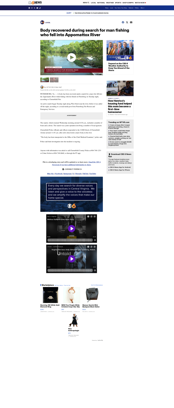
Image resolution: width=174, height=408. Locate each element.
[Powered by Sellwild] (100, 340)
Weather (110, 3)
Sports (118, 3)
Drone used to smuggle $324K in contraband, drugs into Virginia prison (119, 143)
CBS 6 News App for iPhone (119, 170)
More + (143, 8)
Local (93, 3)
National (101, 3)
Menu (85, 2)
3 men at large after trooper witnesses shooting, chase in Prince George (119, 126)
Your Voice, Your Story (121, 8)
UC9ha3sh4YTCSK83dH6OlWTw (38, 8)
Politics (137, 8)
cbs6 (32, 8)
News (106, 8)
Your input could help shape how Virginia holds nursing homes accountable (119, 132)
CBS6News (30, 8)
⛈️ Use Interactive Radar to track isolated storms (90, 13)
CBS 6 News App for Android (119, 167)
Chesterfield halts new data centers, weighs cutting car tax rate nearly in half (119, 138)
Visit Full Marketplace (97, 285)
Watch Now (140, 3)
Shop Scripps (128, 3)
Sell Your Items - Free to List (62, 285)
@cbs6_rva (40, 8)
